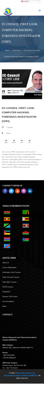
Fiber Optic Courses (9, 282)
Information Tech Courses (11, 272)
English (26, 1)
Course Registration (9, 267)
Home (7, 50)
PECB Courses (7, 287)
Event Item (17, 50)
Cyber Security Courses (10, 277)
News (4, 306)
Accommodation (8, 301)
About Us (5, 263)
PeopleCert (6, 292)
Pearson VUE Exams (10, 296)
